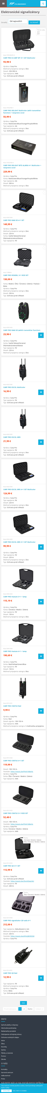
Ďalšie (30, 1009)
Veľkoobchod (5, 1076)
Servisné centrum (7, 1072)
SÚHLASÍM (6, 1091)
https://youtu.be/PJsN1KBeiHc (22, 771)
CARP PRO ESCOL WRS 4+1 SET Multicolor (19, 489)
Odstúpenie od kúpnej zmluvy (11, 1034)
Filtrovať (34, 22)
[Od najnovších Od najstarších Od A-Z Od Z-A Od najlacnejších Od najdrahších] (17, 21)
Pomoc (3, 1056)
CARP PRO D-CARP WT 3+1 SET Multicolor (19, 58)
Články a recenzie (7, 1053)
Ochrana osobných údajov (10, 1037)
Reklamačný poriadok (8, 1031)
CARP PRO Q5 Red (10, 973)
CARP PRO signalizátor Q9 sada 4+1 (17, 920)
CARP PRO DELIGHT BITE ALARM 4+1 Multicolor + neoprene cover (22, 166)
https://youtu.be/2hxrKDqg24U (22, 881)
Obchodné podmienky (8, 1028)
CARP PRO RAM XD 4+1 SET (13, 220)
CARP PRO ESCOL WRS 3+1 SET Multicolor (19, 542)
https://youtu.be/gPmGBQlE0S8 (22, 936)
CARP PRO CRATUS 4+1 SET (13, 761)
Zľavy (3, 1044)
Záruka (3, 1059)
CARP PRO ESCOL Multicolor (14, 387)
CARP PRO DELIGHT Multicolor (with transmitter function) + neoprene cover (22, 111)
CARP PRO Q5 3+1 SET (11, 866)
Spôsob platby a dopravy (9, 1025)
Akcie (3, 1040)
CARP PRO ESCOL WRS (12, 437)
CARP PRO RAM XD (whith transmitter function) (21, 330)
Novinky (4, 1047)
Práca (3, 1079)
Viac (23, 1003)
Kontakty (4, 1069)
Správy (3, 1050)
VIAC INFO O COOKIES (20, 1091)
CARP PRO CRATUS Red (12, 706)
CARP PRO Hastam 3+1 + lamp (15, 597)
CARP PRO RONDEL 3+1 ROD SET (15, 275)
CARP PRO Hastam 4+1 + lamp (15, 651)
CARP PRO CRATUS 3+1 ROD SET (15, 813)
